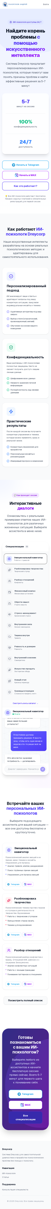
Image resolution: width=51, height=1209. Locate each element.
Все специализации (25, 1117)
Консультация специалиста (15, 1189)
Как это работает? (25, 186)
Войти (46, 4)
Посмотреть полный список (25, 1000)
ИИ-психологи (9, 1173)
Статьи (5, 1177)
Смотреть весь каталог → (25, 703)
